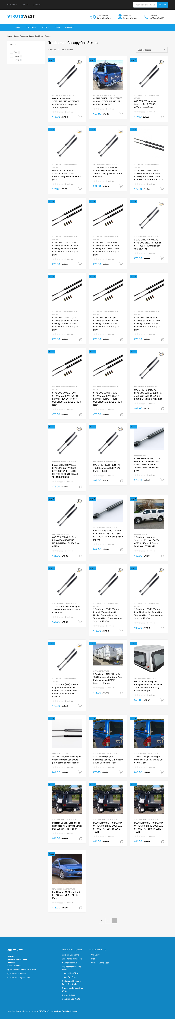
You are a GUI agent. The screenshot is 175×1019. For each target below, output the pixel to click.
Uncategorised (140, 455)
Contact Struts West (100, 963)
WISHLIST (25, 5)
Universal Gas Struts (60, 534)
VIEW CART (37, 5)
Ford (16, 52)
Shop (16, 36)
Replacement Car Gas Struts (63, 95)
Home (17, 27)
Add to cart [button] (80, 117)
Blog (57, 27)
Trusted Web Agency (70, 1011)
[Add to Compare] (81, 66)
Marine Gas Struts (70, 963)
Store (44, 27)
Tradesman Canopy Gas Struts (31, 36)
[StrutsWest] (21, 18)
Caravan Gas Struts (101, 671)
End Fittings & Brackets (72, 959)
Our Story (31, 27)
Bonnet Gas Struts (71, 973)
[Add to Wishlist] (81, 62)
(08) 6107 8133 (156, 18)
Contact (69, 27)
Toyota (16, 60)
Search (162, 5)
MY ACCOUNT (12, 5)
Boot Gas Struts (140, 534)
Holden (16, 56)
